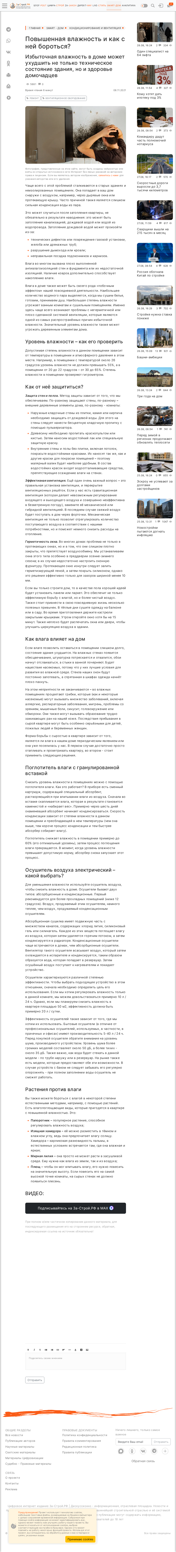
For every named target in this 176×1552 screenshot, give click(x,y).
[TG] (8, 29)
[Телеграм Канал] (154, 1451)
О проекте (12, 1477)
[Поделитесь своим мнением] (75, 1361)
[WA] (8, 40)
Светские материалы (20, 1452)
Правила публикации (77, 1452)
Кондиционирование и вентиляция (95, 28)
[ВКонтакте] (143, 1451)
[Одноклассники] (132, 1451)
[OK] (8, 63)
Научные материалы (19, 1446)
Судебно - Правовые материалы (28, 1463)
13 (156, 350)
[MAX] (121, 1451)
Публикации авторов (20, 1440)
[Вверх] (8, 97)
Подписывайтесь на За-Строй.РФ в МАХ (73, 1208)
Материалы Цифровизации (24, 1458)
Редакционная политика (79, 1446)
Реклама (11, 1489)
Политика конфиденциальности (84, 1435)
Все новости (14, 1435)
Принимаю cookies (80, 1539)
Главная (34, 28)
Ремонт (34, 98)
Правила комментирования (81, 1440)
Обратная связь (143, 1461)
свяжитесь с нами (108, 175)
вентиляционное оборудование (65, 98)
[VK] (8, 52)
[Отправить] (8, 86)
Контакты (12, 1483)
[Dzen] (165, 1451)
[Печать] (8, 75)
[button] (4, 5)
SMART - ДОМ (55, 28)
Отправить (35, 1380)
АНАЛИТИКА (128, 5)
